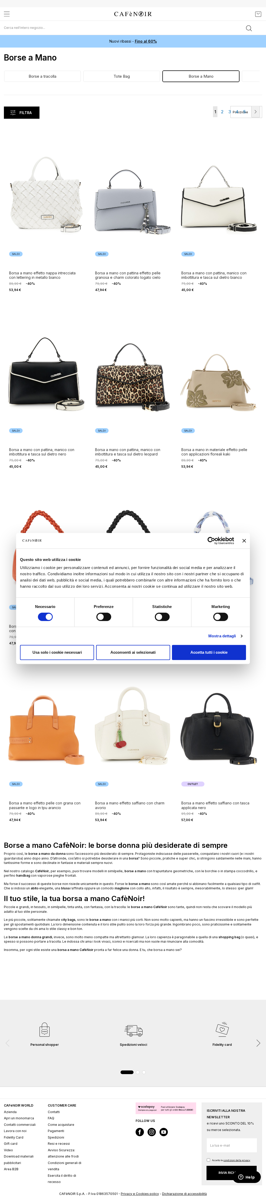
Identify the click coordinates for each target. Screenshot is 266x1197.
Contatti (54, 1112)
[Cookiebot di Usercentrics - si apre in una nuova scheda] (211, 541)
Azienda (10, 1112)
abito (34, 888)
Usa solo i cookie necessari (57, 652)
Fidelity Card (13, 1137)
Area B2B (11, 1169)
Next (258, 1043)
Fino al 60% (146, 41)
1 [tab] (127, 1072)
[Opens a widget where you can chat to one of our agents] (246, 1177)
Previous (8, 1043)
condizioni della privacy (236, 1160)
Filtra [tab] (25, 112)
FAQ (51, 1118)
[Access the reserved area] (246, 14)
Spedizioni (56, 1137)
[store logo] (133, 14)
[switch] (103, 617)
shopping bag (229, 937)
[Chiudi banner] (244, 541)
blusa (65, 888)
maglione (122, 888)
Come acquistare (61, 1125)
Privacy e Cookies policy (140, 1194)
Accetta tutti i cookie (209, 652)
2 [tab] (137, 1072)
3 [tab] (144, 1072)
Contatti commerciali (20, 1125)
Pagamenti (56, 1131)
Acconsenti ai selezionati (133, 652)
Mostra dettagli (222, 636)
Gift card (10, 1144)
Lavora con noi (15, 1131)
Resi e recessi (59, 1144)
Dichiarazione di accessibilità (184, 1194)
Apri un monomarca (19, 1118)
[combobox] (133, 28)
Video (8, 1150)
